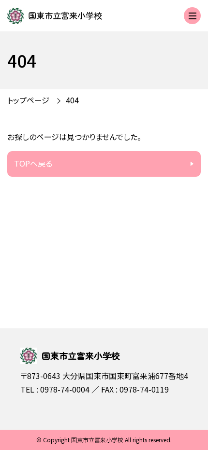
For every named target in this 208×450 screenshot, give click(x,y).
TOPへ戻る (33, 163)
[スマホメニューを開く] (192, 16)
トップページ (28, 100)
